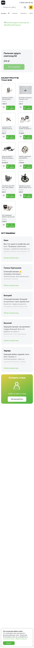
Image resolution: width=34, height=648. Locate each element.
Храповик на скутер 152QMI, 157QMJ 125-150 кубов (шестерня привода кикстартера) (25, 186)
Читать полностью (11, 258)
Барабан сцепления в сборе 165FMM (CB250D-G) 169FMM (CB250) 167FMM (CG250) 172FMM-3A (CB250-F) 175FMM (25, 157)
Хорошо (8, 643)
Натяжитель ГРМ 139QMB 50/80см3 (7, 127)
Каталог (15, 13)
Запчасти (24, 13)
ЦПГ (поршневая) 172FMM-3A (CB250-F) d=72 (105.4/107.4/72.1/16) (25, 128)
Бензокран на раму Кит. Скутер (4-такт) (25, 98)
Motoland (4, 101)
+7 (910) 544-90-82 (26, 3)
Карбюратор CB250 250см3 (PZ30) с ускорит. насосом (7, 98)
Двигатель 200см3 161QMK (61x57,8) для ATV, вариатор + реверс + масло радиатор (8, 157)
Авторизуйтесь (17, 399)
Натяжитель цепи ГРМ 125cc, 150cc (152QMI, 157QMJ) (8, 186)
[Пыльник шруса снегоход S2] (17, 32)
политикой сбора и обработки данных (15, 639)
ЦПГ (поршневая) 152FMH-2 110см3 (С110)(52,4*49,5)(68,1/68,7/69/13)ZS (8, 216)
